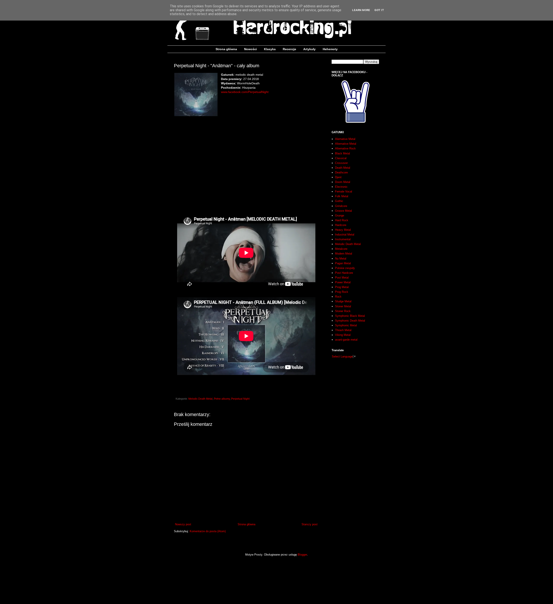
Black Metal (342, 153)
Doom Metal (342, 182)
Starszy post (310, 524)
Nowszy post (183, 524)
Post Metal (342, 277)
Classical (340, 158)
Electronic (341, 186)
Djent (338, 177)
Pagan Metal (343, 263)
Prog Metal (342, 287)
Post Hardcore (344, 272)
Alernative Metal (345, 139)
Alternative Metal (345, 143)
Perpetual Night (240, 398)
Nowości (250, 49)
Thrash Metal (343, 330)
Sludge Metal (343, 301)
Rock (338, 296)
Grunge (339, 215)
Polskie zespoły (345, 268)
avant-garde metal (346, 339)
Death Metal (342, 167)
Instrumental (343, 239)
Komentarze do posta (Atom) (208, 531)
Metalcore (341, 248)
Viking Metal (343, 334)
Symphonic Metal (346, 325)
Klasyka (270, 49)
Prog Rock (341, 291)
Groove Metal (343, 210)
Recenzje (289, 49)
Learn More (361, 10)
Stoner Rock (343, 311)
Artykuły (309, 49)
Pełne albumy (222, 398)
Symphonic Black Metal (350, 315)
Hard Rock (341, 220)
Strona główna (226, 49)
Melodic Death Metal (200, 398)
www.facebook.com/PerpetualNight (245, 92)
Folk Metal (341, 196)
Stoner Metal (343, 306)
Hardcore (340, 225)
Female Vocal (343, 191)
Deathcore (341, 172)
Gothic (339, 201)
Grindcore (341, 206)
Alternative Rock (345, 148)
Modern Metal (343, 253)
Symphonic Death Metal (350, 320)
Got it (379, 10)
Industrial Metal (344, 234)
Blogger (302, 554)
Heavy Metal (343, 229)
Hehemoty (330, 49)
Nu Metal (340, 258)
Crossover (341, 163)
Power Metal (343, 282)
